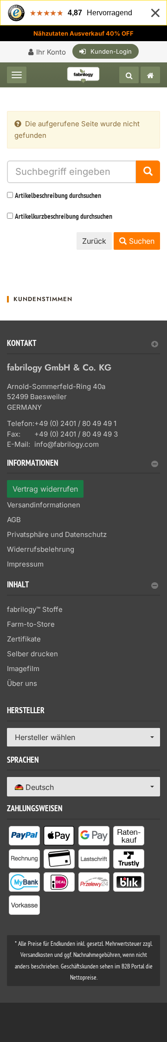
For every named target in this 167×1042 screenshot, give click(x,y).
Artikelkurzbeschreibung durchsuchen (63, 217)
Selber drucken (32, 653)
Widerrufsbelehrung (40, 549)
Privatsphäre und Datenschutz (57, 534)
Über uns (22, 683)
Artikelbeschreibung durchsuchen (58, 196)
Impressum (25, 564)
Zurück (94, 241)
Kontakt (21, 344)
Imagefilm (23, 668)
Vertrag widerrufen (45, 488)
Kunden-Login (111, 51)
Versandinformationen (43, 504)
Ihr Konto (51, 52)
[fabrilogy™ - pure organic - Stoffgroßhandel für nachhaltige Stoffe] (150, 75)
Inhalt (18, 585)
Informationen (32, 464)
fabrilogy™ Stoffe (35, 609)
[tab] (83, 347)
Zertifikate (24, 639)
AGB (14, 519)
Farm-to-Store (31, 624)
